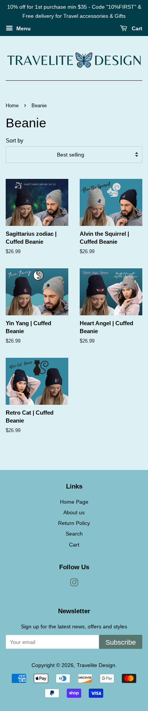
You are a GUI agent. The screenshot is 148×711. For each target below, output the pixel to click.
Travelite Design (96, 665)
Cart (136, 28)
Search (74, 534)
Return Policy (74, 523)
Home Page (74, 502)
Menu (23, 28)
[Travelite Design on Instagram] (74, 584)
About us (74, 512)
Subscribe (120, 642)
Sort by (15, 140)
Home (12, 105)
